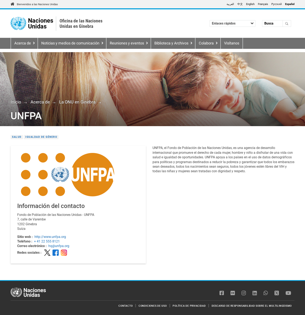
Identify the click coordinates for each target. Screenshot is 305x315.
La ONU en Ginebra (77, 102)
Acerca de (22, 43)
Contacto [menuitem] (125, 305)
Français (263, 4)
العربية (230, 4)
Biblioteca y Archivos (171, 43)
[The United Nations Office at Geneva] (18, 23)
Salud (17, 136)
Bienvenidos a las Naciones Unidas (37, 4)
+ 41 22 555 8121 (47, 241)
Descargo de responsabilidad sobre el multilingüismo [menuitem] (252, 305)
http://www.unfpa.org (50, 237)
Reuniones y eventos (127, 43)
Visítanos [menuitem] (231, 43)
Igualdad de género (41, 136)
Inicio (16, 102)
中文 (240, 4)
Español (289, 4)
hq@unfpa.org (58, 246)
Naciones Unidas (40, 23)
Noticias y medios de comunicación (70, 43)
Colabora (206, 43)
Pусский (276, 4)
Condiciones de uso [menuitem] (153, 305)
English (250, 4)
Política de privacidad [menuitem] (189, 305)
